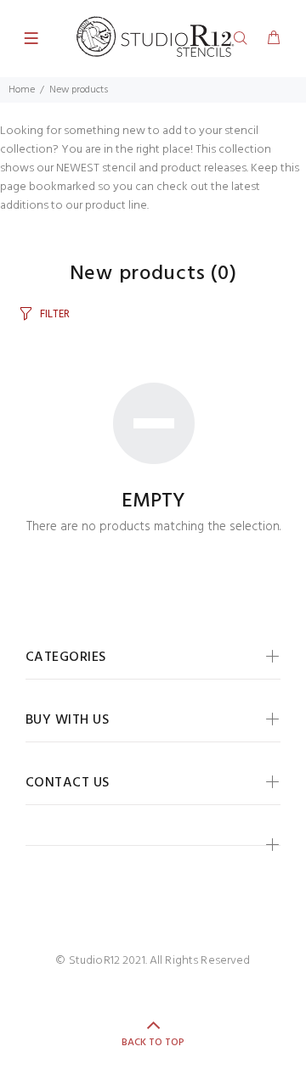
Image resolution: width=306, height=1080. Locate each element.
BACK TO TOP (153, 1042)
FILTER (55, 314)
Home (21, 89)
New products (78, 89)
